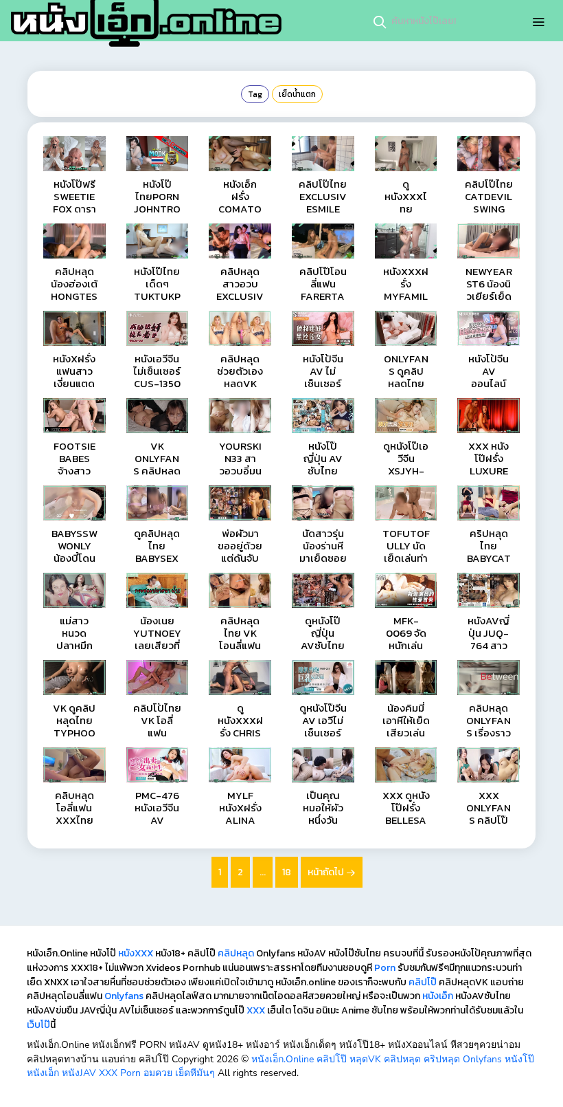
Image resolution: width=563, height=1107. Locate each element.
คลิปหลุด (236, 953)
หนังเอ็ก (437, 996)
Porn (384, 968)
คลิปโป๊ (423, 982)
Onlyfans (123, 996)
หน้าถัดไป (327, 872)
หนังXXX (135, 953)
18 (286, 872)
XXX (255, 1010)
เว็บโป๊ (38, 1025)
